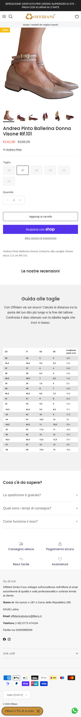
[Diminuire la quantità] (6, 200)
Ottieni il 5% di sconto (19, 711)
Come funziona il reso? (20, 521)
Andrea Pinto (14, 149)
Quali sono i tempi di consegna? (27, 508)
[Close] (38, 711)
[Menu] (4, 16)
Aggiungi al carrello (40, 216)
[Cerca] (12, 16)
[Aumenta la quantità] (21, 200)
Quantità (8, 192)
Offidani (13, 704)
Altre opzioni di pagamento (41, 238)
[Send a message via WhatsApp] (74, 710)
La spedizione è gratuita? (22, 495)
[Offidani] (40, 16)
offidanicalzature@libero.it (26, 616)
